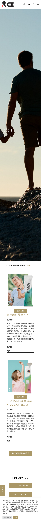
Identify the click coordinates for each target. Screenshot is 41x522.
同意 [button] (15, 517)
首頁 (5, 266)
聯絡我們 (2, 491)
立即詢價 (20, 311)
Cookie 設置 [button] (7, 517)
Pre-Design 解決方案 (17, 266)
